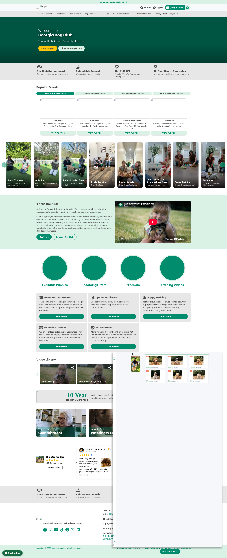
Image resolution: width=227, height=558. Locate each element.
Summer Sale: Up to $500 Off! (113, 2)
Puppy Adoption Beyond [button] (166, 14)
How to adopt (48, 381)
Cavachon (169, 120)
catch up (170, 551)
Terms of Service (164, 548)
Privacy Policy (149, 548)
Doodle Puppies (94, 93)
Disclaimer (122, 548)
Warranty (137, 548)
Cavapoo (58, 120)
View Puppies (47, 48)
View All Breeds (55, 93)
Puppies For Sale (45, 14)
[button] (37, 7)
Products (133, 285)
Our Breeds (61, 14)
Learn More (61, 316)
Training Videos (172, 285)
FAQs (107, 14)
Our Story (44, 237)
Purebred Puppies (171, 93)
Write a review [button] (54, 468)
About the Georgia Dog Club (92, 381)
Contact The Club (65, 237)
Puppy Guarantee (92, 14)
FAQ (130, 548)
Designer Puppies (133, 93)
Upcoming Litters (73, 48)
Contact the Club (144, 14)
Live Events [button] (75, 14)
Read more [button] (83, 475)
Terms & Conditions (182, 548)
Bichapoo (95, 120)
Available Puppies (54, 285)
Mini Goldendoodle (132, 120)
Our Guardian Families (122, 14)
